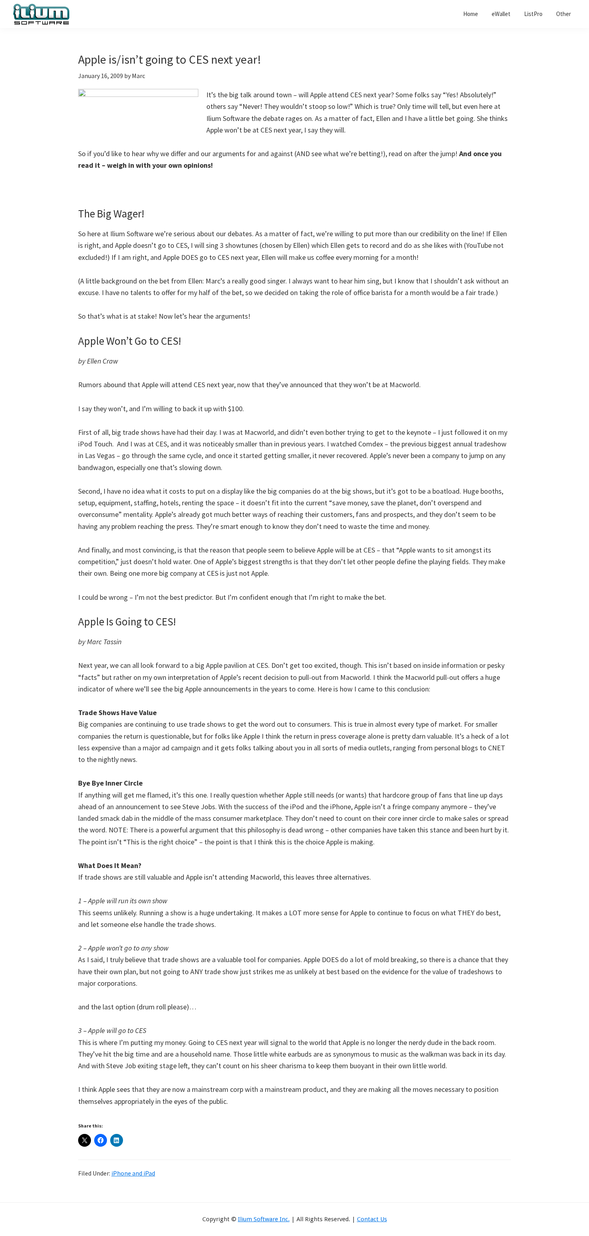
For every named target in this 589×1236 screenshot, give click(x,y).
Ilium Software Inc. (264, 1219)
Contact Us (372, 1219)
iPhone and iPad (133, 1173)
